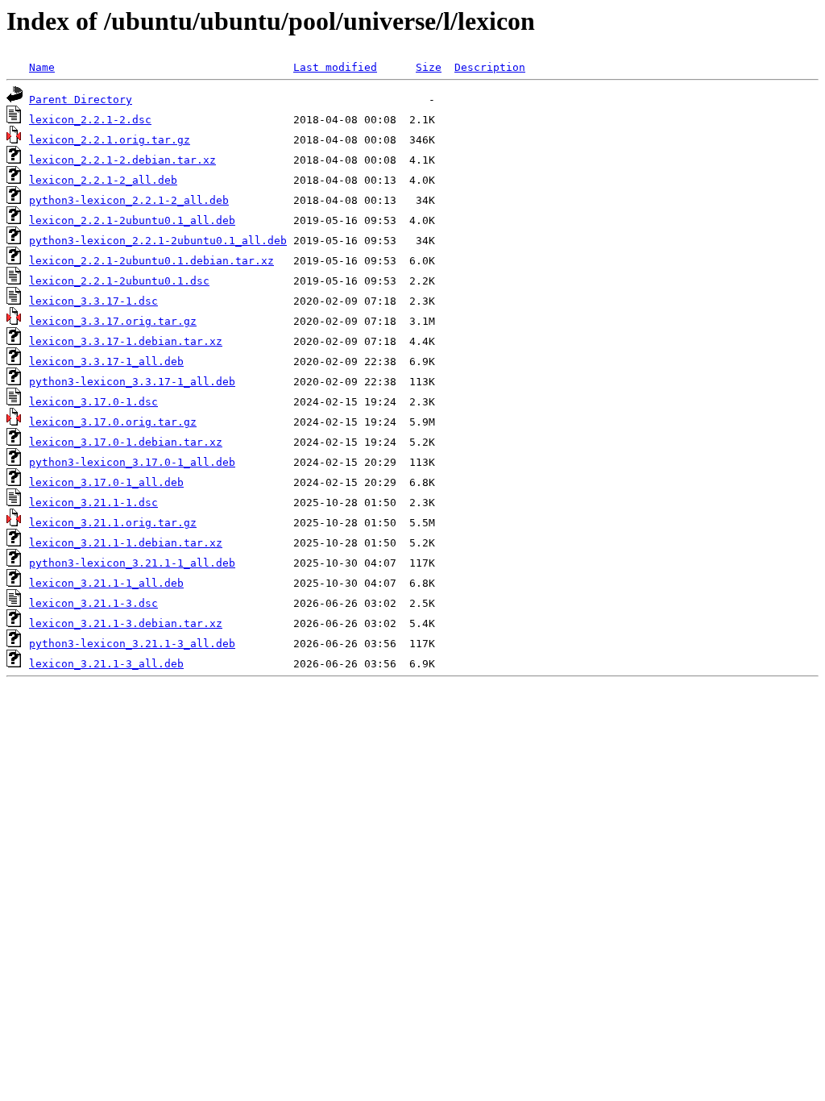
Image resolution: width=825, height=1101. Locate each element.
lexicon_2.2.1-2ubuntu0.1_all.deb (132, 220)
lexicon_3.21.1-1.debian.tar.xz (125, 543)
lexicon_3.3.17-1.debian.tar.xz (125, 341)
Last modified (335, 67)
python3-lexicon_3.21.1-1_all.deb (132, 563)
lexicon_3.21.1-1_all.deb (106, 583)
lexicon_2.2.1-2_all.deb (103, 180)
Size (429, 67)
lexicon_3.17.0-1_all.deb (106, 482)
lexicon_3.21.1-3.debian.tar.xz (125, 623)
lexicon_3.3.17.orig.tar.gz (113, 321)
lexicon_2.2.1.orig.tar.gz (109, 140)
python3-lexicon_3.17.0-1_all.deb (132, 462)
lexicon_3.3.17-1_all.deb (106, 361)
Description (489, 67)
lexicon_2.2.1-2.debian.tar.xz (122, 160)
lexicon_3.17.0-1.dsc (93, 402)
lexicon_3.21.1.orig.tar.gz (113, 523)
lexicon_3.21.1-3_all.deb (106, 664)
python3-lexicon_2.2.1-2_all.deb (129, 200)
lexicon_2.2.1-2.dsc (90, 120)
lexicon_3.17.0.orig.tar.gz (113, 422)
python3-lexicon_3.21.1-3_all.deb (132, 644)
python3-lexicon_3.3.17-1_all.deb (132, 382)
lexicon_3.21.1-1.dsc (93, 502)
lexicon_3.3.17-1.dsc (93, 301)
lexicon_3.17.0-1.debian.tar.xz (125, 442)
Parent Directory (80, 99)
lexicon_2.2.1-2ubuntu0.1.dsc (119, 281)
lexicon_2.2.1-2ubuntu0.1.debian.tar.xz (151, 261)
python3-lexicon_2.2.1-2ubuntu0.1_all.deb (158, 241)
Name (42, 67)
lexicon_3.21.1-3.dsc (93, 603)
